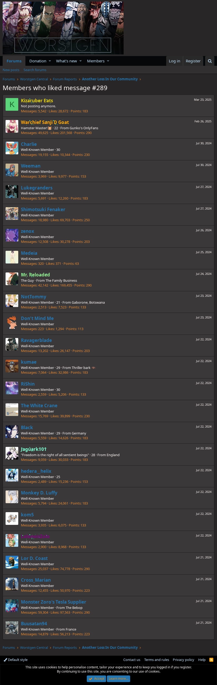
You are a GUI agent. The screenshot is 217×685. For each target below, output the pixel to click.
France (71, 629)
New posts (11, 69)
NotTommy (33, 297)
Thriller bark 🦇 (84, 367)
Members (96, 60)
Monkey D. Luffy (39, 493)
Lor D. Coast (34, 558)
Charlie (29, 144)
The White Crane (39, 405)
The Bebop (74, 607)
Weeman (30, 166)
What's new (66, 60)
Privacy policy (183, 659)
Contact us (131, 659)
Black (27, 427)
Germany (79, 433)
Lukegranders (36, 188)
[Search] (209, 61)
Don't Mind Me (37, 318)
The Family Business (61, 280)
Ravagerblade (36, 340)
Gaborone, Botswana (88, 302)
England (113, 454)
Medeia (29, 253)
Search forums (35, 69)
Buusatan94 (34, 624)
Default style (17, 659)
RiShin (28, 384)
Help (202, 659)
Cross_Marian (36, 580)
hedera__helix (36, 471)
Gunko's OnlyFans (84, 128)
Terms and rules (156, 659)
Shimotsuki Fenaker (43, 209)
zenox (27, 231)
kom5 (27, 515)
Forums (14, 60)
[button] (49, 61)
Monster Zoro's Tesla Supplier (53, 602)
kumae (29, 362)
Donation (37, 60)
